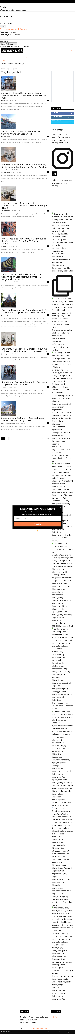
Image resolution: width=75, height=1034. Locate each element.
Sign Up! (37, 524)
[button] (37, 509)
